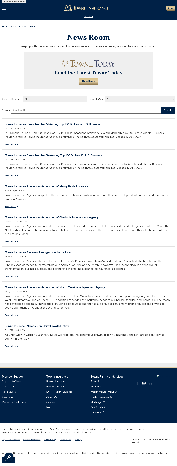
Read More (10, 144)
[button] (4, 8)
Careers (50, 402)
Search (6, 110)
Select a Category (12, 99)
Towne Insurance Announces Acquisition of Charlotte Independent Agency (51, 217)
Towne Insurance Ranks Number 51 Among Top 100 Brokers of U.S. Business (52, 124)
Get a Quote (9, 391)
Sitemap (78, 439)
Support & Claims (12, 381)
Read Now (88, 81)
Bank (95, 381)
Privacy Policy (50, 439)
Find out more (163, 453)
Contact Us (8, 386)
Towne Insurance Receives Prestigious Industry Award (38, 252)
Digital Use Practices (11, 439)
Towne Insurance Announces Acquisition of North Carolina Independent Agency (55, 287)
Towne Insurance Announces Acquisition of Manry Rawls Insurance (46, 186)
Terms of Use (65, 439)
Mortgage (98, 402)
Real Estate (98, 407)
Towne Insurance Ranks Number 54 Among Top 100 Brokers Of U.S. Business (53, 155)
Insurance (96, 386)
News (49, 407)
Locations (88, 16)
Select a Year (97, 99)
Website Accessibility (32, 439)
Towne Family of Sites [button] (14, 1)
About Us (15, 26)
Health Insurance (101, 397)
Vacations (97, 412)
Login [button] (170, 8)
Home (5, 26)
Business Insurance (56, 386)
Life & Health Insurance (59, 391)
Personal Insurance (56, 381)
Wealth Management (104, 391)
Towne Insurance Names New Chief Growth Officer (37, 326)
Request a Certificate (14, 402)
